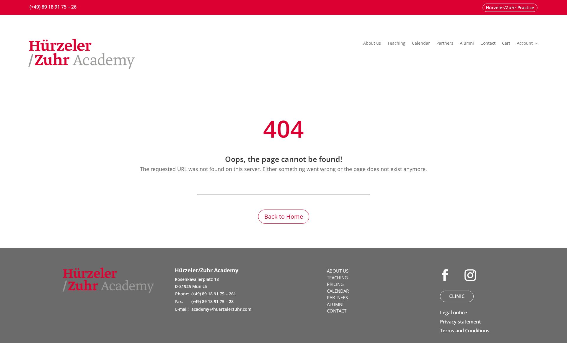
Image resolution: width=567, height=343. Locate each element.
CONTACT (336, 311)
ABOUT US (337, 271)
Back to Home (283, 216)
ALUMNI (335, 304)
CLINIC (457, 296)
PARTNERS (337, 297)
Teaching (396, 43)
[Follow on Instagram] (470, 275)
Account (525, 43)
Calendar (421, 43)
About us (372, 43)
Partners (444, 43)
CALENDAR (338, 291)
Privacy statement (460, 321)
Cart (506, 43)
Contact (488, 43)
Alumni (467, 43)
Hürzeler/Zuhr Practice (510, 7)
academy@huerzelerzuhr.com (221, 309)
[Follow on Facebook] (444, 275)
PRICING (335, 284)
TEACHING (337, 278)
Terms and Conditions (464, 330)
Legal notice (453, 312)
